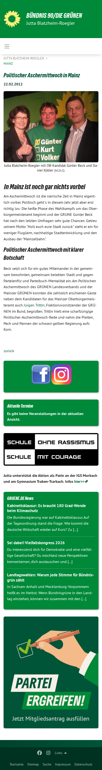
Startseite (16, 764)
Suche (47, 764)
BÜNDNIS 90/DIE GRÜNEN (54, 15)
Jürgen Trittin (34, 305)
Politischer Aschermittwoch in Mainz (42, 75)
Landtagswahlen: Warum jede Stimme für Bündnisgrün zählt (50, 577)
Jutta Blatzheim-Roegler (24, 58)
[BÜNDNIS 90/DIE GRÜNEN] (12, 19)
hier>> (79, 481)
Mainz (8, 63)
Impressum (63, 764)
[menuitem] (16, 764)
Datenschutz (83, 764)
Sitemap (33, 764)
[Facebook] (40, 753)
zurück (9, 350)
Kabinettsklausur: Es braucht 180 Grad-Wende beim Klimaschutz (46, 508)
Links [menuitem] (58, 753)
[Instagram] (48, 753)
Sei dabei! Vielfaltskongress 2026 (36, 542)
